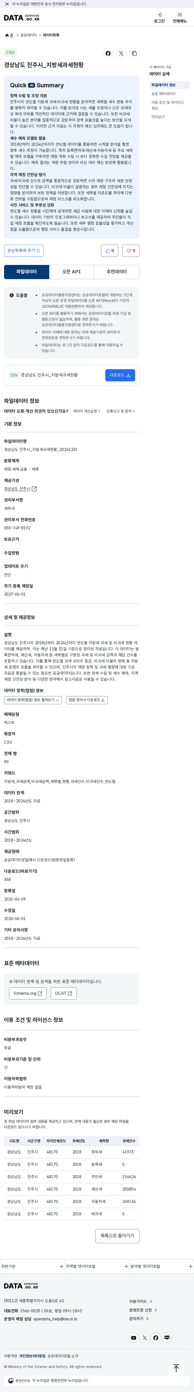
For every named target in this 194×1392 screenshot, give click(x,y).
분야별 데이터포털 (145, 1266)
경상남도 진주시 (17, 488)
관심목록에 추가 (21, 250)
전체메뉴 (180, 21)
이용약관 (10, 1356)
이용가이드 (138, 1301)
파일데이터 (27, 273)
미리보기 (158, 117)
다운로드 (117, 375)
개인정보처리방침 (32, 1356)
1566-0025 (30, 1310)
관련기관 (8, 1266)
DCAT (60, 993)
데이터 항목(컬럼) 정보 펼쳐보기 (31, 700)
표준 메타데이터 (164, 94)
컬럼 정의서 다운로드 (84, 700)
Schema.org (24, 993)
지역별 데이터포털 (80, 1266)
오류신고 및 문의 (119, 411)
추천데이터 (117, 272)
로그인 (159, 21)
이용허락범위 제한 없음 (23, 1087)
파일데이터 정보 (164, 85)
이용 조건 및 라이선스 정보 (168, 105)
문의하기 (137, 1318)
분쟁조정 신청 (141, 1310)
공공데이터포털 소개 (62, 1356)
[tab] (26, 272)
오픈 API (71, 272)
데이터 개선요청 (85, 411)
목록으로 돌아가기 (117, 1236)
